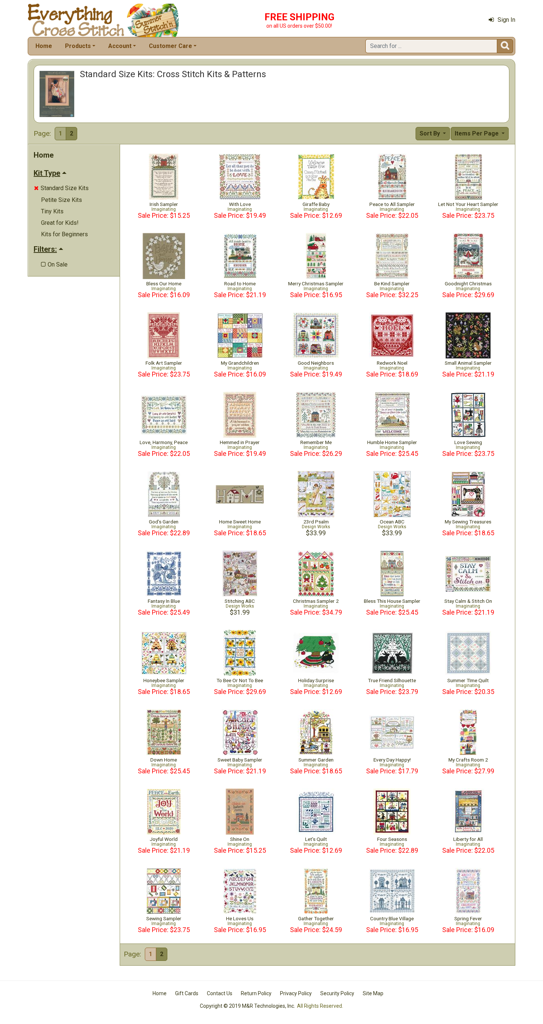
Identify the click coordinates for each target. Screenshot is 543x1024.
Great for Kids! (60, 222)
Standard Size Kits (61, 188)
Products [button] (78, 45)
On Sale (54, 264)
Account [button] (120, 45)
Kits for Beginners (64, 234)
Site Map (373, 993)
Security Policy (337, 993)
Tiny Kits (52, 211)
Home (43, 45)
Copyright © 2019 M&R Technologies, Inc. (247, 1006)
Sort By (430, 133)
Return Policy (256, 993)
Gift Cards (186, 993)
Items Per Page (477, 133)
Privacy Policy (296, 993)
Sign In (506, 19)
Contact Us (219, 993)
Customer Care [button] (170, 45)
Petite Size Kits (61, 199)
